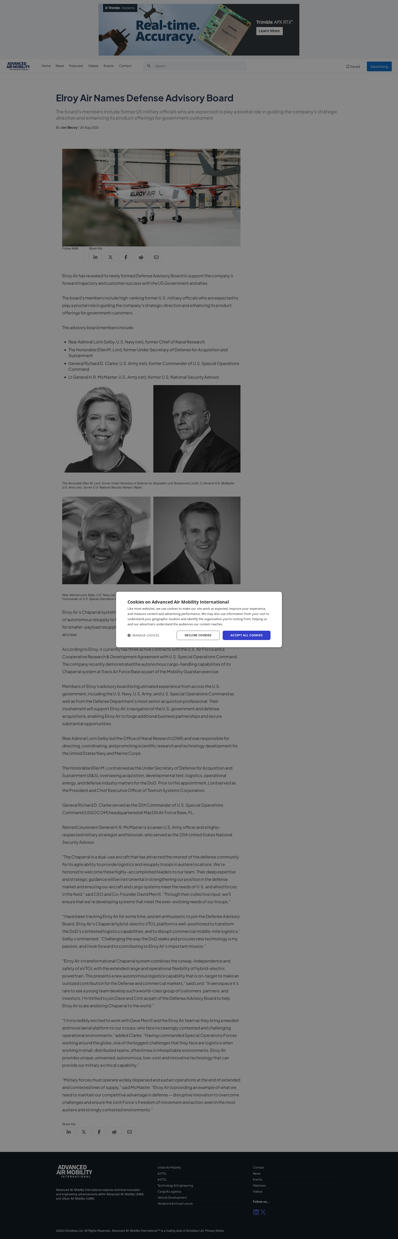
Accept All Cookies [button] (247, 635)
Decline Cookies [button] (198, 635)
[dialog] (199, 619)
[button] (143, 635)
